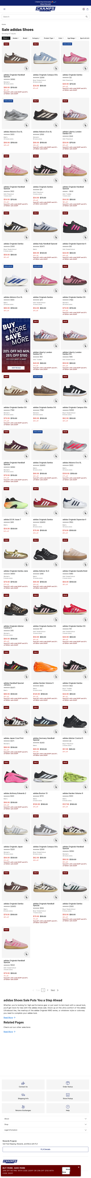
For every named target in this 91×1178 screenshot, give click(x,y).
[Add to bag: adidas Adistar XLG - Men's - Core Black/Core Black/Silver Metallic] (56, 564)
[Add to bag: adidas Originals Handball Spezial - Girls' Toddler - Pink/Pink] (85, 180)
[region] (45, 2)
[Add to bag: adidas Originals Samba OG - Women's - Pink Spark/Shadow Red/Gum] (85, 290)
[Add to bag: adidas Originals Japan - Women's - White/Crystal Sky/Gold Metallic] (26, 840)
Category (35, 38)
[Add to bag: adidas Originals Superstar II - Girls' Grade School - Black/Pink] (85, 237)
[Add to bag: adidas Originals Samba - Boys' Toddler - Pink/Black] (85, 676)
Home (4, 24)
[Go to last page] (57, 990)
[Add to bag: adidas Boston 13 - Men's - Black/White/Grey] (56, 787)
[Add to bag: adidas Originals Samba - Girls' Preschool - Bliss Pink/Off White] (85, 68)
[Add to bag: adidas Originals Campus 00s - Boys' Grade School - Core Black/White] (85, 401)
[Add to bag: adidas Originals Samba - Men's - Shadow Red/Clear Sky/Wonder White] (56, 456)
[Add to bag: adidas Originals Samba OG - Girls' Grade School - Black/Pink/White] (56, 619)
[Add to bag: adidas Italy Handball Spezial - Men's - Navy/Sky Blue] (56, 237)
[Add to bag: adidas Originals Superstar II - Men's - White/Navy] (85, 513)
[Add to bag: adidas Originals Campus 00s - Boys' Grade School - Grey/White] (56, 840)
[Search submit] (86, 16)
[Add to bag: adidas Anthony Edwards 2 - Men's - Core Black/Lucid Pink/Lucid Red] (26, 787)
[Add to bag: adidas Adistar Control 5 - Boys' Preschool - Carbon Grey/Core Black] (85, 732)
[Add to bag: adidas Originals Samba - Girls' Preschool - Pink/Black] (56, 180)
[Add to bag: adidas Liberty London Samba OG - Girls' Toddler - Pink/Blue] (56, 346)
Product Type (48, 38)
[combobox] (45, 16)
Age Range (71, 38)
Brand (25, 38)
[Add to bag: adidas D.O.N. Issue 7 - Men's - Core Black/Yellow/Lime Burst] (26, 513)
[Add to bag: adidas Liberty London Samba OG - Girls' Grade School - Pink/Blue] (85, 346)
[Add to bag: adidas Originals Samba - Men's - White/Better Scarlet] (56, 513)
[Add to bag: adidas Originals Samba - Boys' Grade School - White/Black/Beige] (26, 237)
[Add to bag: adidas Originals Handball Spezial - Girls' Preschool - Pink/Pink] (26, 180)
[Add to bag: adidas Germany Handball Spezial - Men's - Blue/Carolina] (56, 732)
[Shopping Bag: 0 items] (87, 9)
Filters (5, 38)
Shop (6, 1124)
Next (53, 990)
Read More (8, 1017)
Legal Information (10, 1130)
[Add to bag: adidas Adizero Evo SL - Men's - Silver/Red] (85, 456)
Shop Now (66, 1170)
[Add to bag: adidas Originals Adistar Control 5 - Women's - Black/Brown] (26, 619)
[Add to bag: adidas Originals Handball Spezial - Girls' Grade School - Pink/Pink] (26, 954)
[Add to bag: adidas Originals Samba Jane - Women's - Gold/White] (26, 564)
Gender (15, 38)
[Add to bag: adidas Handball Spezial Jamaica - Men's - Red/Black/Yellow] (26, 676)
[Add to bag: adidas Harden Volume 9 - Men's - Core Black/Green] (85, 787)
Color (60, 38)
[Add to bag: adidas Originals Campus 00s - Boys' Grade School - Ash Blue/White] (56, 68)
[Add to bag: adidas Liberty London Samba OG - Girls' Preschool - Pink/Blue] (85, 125)
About (6, 1119)
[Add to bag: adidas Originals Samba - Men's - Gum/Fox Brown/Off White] (26, 897)
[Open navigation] (4, 9)
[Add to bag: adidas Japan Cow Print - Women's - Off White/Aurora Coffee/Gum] (26, 732)
